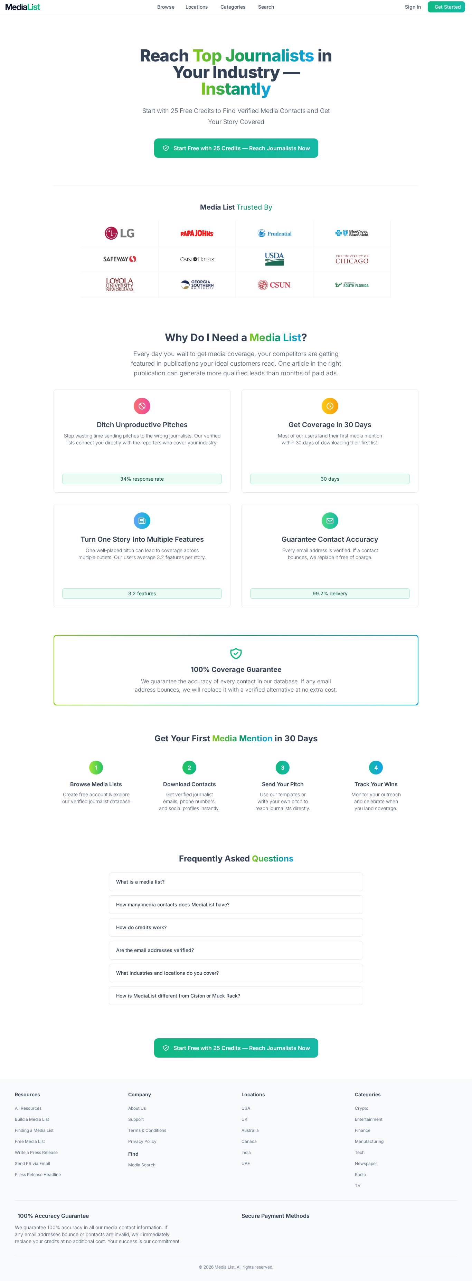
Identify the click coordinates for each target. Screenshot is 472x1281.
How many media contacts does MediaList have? (172, 904)
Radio (360, 1174)
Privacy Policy (142, 1141)
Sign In (413, 7)
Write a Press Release (36, 1152)
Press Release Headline (38, 1174)
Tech (360, 1152)
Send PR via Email (32, 1163)
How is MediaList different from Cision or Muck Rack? (178, 996)
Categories (233, 7)
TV (357, 1185)
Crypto (361, 1108)
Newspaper (366, 1163)
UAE (246, 1163)
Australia (250, 1130)
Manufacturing (369, 1141)
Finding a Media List (34, 1130)
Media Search (141, 1164)
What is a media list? (140, 882)
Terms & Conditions (147, 1130)
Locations (197, 7)
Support (136, 1119)
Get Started (448, 7)
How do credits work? (141, 927)
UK (244, 1119)
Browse (165, 7)
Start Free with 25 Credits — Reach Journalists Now (241, 148)
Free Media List (30, 1141)
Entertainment (369, 1119)
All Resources (28, 1108)
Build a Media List (32, 1119)
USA (246, 1108)
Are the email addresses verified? (155, 950)
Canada (249, 1141)
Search (266, 7)
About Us (137, 1108)
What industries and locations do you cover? (167, 973)
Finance (362, 1130)
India (246, 1152)
